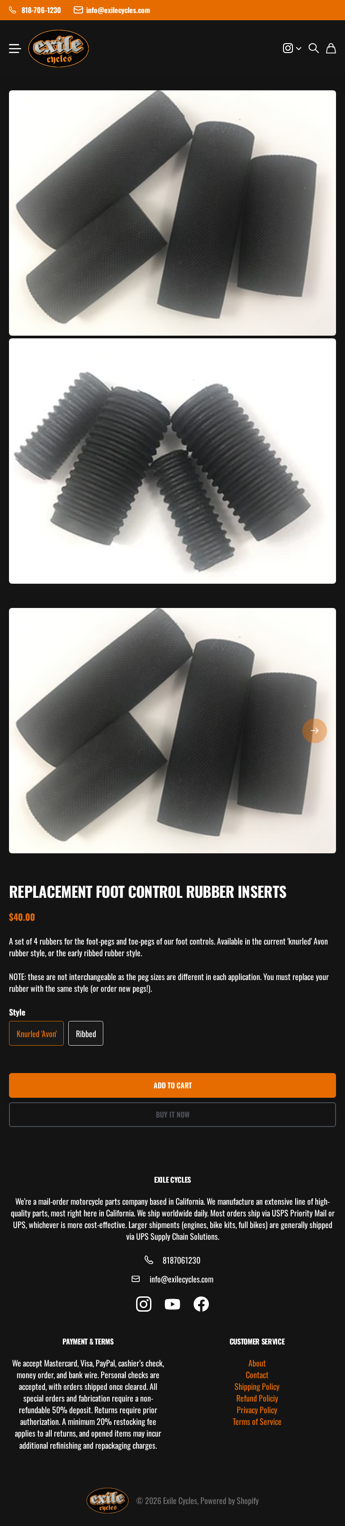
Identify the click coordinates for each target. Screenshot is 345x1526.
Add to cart (173, 1085)
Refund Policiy (257, 1398)
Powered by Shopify (229, 1500)
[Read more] (292, 48)
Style (17, 1012)
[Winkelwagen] (331, 48)
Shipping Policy (256, 1386)
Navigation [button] (14, 48)
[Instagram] (143, 1304)
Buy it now (173, 1114)
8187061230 (181, 1260)
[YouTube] (172, 1304)
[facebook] (201, 1304)
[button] (314, 730)
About (257, 1363)
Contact (257, 1374)
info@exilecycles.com (181, 1279)
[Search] (314, 48)
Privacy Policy (257, 1409)
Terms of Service (257, 1421)
